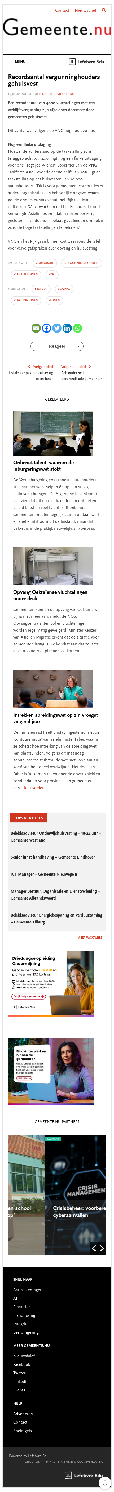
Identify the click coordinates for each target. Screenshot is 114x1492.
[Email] (36, 328)
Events (19, 1390)
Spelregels (22, 1431)
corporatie (45, 263)
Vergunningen (26, 300)
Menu (20, 62)
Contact (62, 11)
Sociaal (64, 289)
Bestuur (41, 289)
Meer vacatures (89, 937)
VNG (52, 274)
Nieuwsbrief (85, 11)
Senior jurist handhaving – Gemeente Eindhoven (53, 857)
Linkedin (21, 1382)
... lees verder (31, 788)
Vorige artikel (43, 367)
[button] (94, 1248)
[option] (63, 1195)
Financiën (22, 1307)
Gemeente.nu (57, 30)
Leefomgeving (26, 1333)
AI (15, 1298)
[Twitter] (57, 328)
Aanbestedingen (27, 1290)
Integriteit (22, 1324)
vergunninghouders (81, 263)
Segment (22, 1139)
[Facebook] (46, 328)
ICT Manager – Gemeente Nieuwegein (44, 874)
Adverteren (23, 1414)
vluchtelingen (26, 274)
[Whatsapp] (77, 328)
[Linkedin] (67, 328)
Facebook (21, 1365)
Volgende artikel (73, 367)
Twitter (19, 1373)
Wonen (54, 300)
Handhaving (24, 1315)
